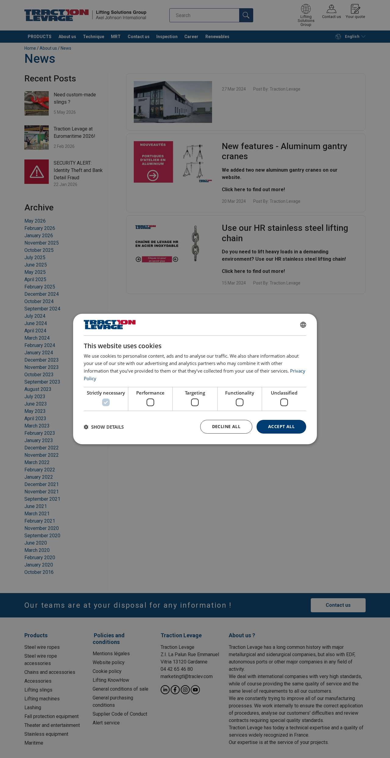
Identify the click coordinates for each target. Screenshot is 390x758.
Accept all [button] (281, 426)
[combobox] (303, 325)
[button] (104, 427)
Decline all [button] (226, 426)
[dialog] (195, 379)
